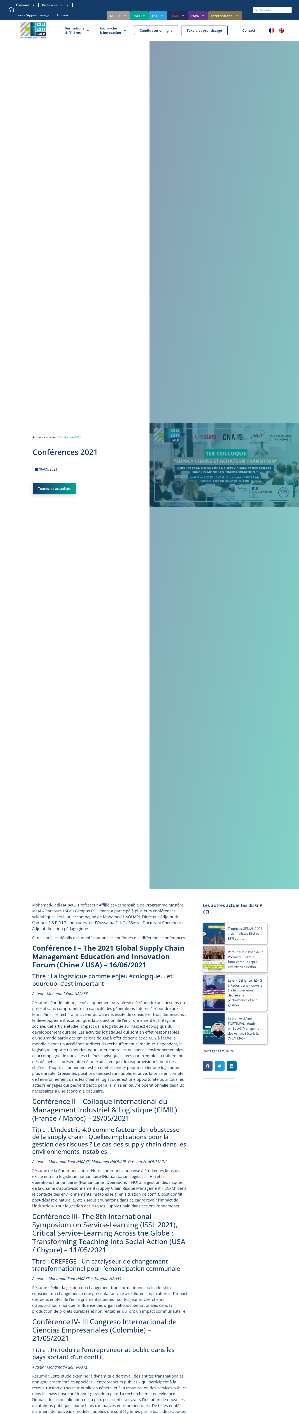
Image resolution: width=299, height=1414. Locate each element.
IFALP (175, 16)
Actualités (50, 437)
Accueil (37, 437)
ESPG (195, 16)
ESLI (137, 16)
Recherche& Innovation (110, 30)
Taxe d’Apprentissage (32, 15)
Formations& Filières (74, 30)
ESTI (155, 16)
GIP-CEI (115, 16)
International (222, 16)
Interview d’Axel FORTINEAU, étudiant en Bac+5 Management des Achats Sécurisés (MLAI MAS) (245, 1028)
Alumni (62, 15)
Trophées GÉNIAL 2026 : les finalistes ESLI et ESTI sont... (245, 933)
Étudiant (23, 5)
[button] (208, 1066)
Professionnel (52, 5)
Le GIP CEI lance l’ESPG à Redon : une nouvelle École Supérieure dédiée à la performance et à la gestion (245, 992)
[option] (282, 30)
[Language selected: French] (278, 30)
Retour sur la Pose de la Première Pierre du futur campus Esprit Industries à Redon (245, 959)
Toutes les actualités (54, 488)
